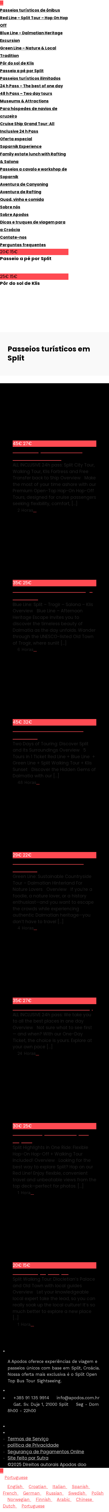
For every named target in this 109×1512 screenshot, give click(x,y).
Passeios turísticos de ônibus (30, 10)
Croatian (38, 1486)
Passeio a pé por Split (22, 70)
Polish (98, 1493)
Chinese (85, 1499)
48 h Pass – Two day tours (26, 93)
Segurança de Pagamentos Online (46, 1452)
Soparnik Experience (21, 146)
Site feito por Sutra (28, 1458)
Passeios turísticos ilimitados (30, 78)
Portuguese (16, 1477)
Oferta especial (16, 139)
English (15, 1486)
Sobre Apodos (14, 214)
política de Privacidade (33, 1445)
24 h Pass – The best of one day (31, 86)
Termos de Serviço (28, 1439)
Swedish (77, 1493)
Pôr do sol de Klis (17, 63)
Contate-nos (13, 237)
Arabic (64, 1499)
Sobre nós (10, 207)
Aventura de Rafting (20, 192)
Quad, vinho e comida (22, 199)
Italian (59, 1486)
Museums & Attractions (24, 101)
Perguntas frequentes (23, 245)
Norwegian (19, 1499)
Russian (55, 1493)
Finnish (44, 1499)
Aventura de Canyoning (24, 184)
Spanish (81, 1486)
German (32, 1493)
